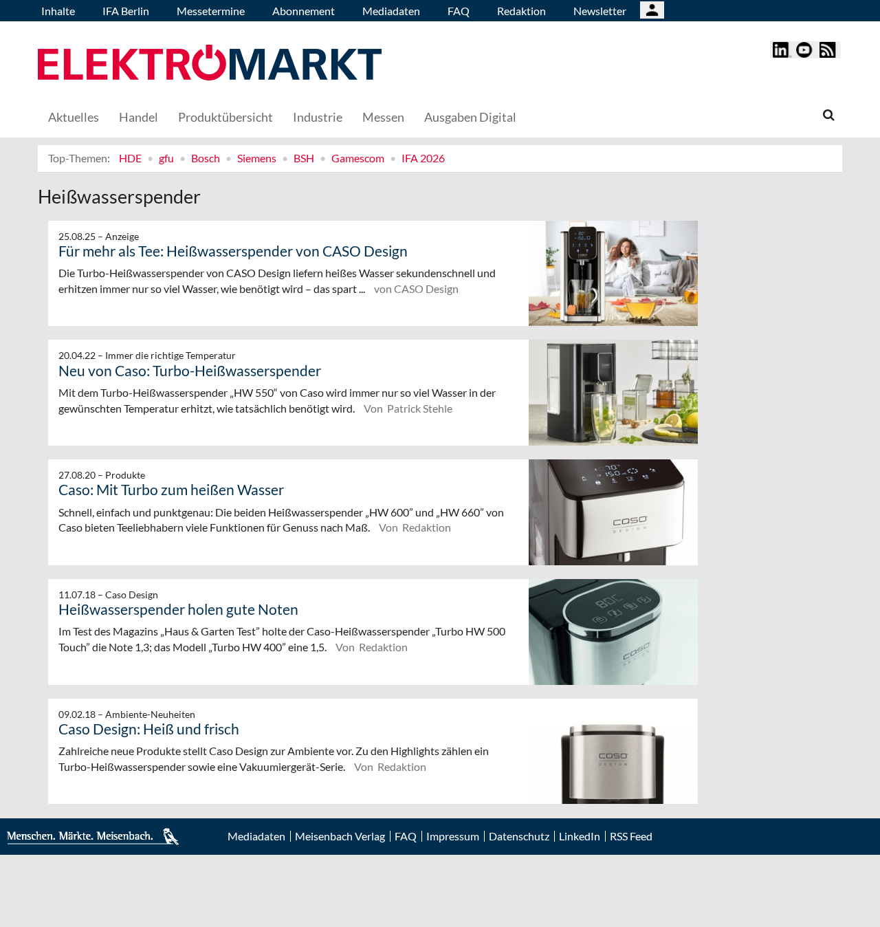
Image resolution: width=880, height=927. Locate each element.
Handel (138, 116)
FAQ (459, 10)
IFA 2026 (423, 157)
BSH (304, 157)
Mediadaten (391, 10)
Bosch (205, 157)
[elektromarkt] (210, 64)
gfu (166, 157)
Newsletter (599, 10)
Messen (383, 116)
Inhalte (58, 10)
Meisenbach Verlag (340, 836)
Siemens (256, 157)
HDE (130, 157)
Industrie (317, 116)
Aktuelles (73, 116)
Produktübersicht (225, 116)
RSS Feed (631, 836)
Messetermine (211, 10)
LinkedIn (579, 836)
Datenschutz (519, 836)
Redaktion (521, 10)
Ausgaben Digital (470, 116)
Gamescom (357, 157)
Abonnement (303, 10)
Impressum (452, 836)
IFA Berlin (125, 10)
